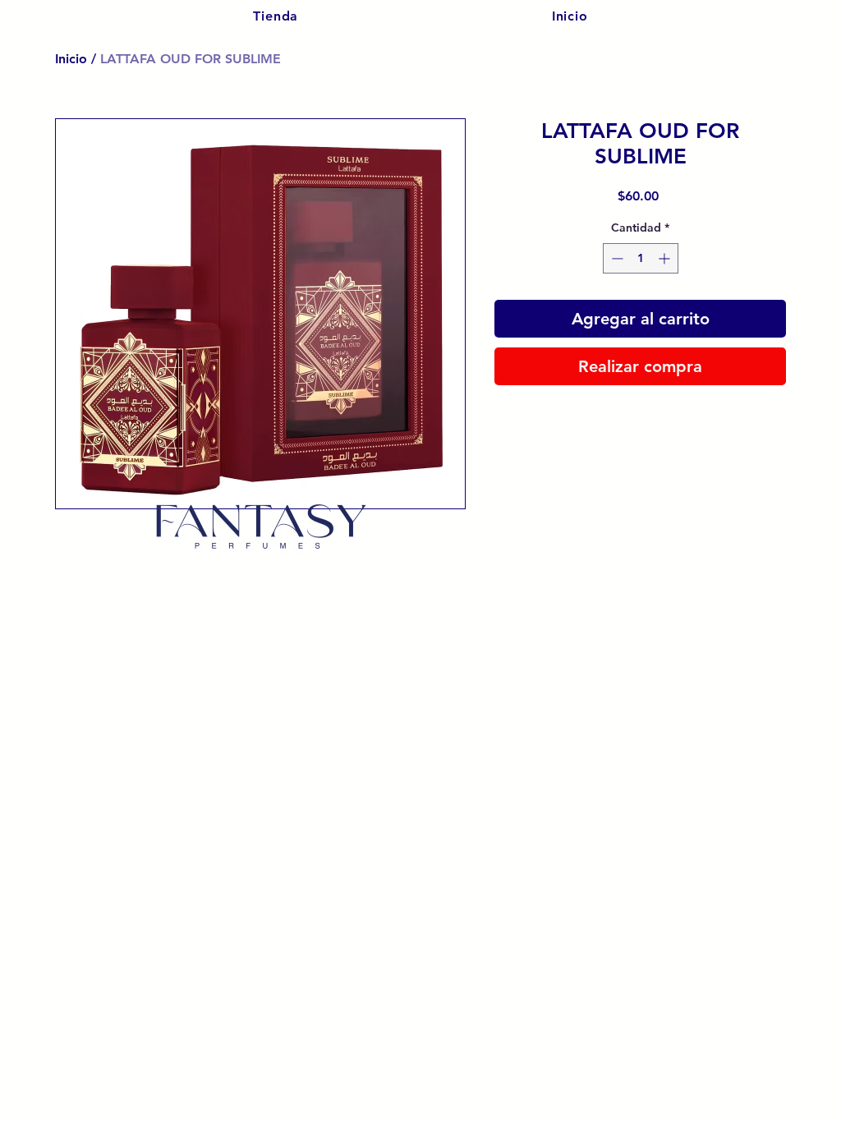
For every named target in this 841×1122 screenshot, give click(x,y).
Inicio (71, 59)
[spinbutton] (640, 258)
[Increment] (665, 258)
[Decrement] (615, 258)
